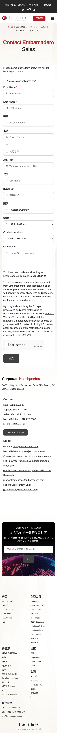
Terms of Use (27, 276)
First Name (10, 87)
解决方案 (5, 682)
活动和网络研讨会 (9, 653)
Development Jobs (10, 678)
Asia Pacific (20, 30)
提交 (11, 358)
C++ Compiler (36, 610)
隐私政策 (41, 276)
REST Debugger (37, 622)
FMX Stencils (35, 634)
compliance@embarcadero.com (34, 456)
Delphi (5, 605)
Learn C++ (35, 666)
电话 (6, 131)
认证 (4, 690)
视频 (4, 657)
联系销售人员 (36, 685)
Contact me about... (14, 232)
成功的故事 (6, 666)
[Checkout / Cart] (28, 10)
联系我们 (48, 5)
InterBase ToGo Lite (38, 626)
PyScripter (34, 638)
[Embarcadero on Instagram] (37, 725)
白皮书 (5, 662)
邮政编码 (8, 189)
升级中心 (22, 5)
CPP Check (35, 618)
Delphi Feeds (35, 657)
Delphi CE (34, 601)
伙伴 (4, 670)
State (7, 218)
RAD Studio (7, 601)
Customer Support (15, 432)
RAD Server (7, 618)
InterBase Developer (39, 630)
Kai (3, 622)
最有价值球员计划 (9, 674)
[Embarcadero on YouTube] (23, 725)
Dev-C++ (34, 614)
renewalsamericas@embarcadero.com (23, 480)
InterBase (6, 613)
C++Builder (7, 609)
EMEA (43, 27)
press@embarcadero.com (35, 451)
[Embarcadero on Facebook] (20, 725)
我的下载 (9, 5)
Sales (10, 27)
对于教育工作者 (8, 686)
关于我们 (34, 676)
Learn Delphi (35, 662)
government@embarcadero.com (20, 489)
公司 (6, 145)
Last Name (10, 101)
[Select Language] (34, 10)
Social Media (21, 27)
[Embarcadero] (14, 18)
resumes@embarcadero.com (34, 461)
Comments (9, 246)
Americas (34, 27)
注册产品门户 (35, 5)
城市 (6, 174)
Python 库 (34, 643)
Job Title (8, 160)
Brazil (38, 30)
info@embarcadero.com (25, 446)
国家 (6, 203)
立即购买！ (39, 18)
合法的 (33, 689)
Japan (30, 30)
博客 (32, 653)
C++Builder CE (36, 606)
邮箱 (6, 116)
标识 (32, 697)
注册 (28, 559)
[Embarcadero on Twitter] (28, 724)
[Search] (23, 10)
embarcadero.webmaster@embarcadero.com (27, 470)
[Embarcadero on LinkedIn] (32, 725)
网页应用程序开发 (9, 695)
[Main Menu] (52, 18)
